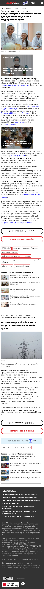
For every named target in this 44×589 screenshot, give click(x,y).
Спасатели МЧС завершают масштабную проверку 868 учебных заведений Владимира (25, 471)
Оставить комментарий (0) (22, 239)
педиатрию (19, 122)
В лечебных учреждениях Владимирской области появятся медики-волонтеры (24, 303)
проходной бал (18, 156)
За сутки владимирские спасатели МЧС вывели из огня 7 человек (23, 457)
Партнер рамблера (20, 578)
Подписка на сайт (10, 503)
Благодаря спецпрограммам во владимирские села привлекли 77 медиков (24, 276)
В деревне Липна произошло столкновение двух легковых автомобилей (25, 478)
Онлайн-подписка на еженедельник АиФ (21, 500)
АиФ (19, 52)
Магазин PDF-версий (27, 497)
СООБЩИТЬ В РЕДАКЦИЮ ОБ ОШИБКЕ (18, 516)
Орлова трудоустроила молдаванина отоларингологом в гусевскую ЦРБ (22, 290)
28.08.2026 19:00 (7, 315)
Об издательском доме (12, 494)
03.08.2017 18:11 (6, 9)
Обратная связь (9, 497)
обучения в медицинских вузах (15, 85)
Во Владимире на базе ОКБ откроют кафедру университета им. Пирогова (25, 297)
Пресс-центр (31, 494)
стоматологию (8, 124)
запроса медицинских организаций (17, 223)
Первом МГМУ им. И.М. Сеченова (15, 113)
